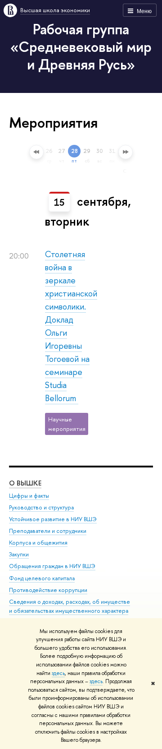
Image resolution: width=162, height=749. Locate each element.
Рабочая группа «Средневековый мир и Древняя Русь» (81, 46)
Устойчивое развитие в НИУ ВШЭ (53, 519)
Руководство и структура (41, 507)
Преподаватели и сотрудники (47, 531)
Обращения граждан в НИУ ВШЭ (52, 566)
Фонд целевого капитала (42, 578)
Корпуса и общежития (38, 542)
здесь (58, 673)
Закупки (19, 554)
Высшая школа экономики (55, 10)
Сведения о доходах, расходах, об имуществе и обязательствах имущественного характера (69, 606)
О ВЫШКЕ (25, 483)
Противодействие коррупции (48, 590)
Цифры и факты (29, 495)
